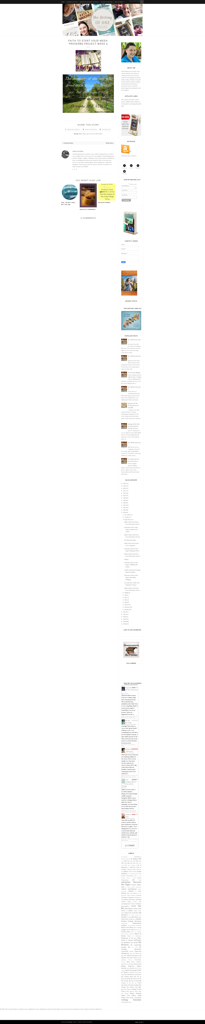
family (130, 911)
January (127, 609)
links (128, 932)
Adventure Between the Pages (89, 1)
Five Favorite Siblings (134, 372)
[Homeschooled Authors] (131, 657)
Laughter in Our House (128, 929)
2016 (124, 507)
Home (63, 1)
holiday (138, 919)
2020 (124, 498)
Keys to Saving (137, 927)
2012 (124, 614)
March (126, 604)
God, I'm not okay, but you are (68, 203)
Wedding (133, 989)
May (126, 600)
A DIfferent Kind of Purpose (134, 869)
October (127, 517)
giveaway (134, 917)
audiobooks (138, 887)
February (127, 607)
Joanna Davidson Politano (131, 724)
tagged (135, 970)
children (129, 895)
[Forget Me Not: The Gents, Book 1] (124, 690)
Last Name (124, 195)
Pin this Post (106, 129)
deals (140, 901)
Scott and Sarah (129, 964)
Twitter (131, 168)
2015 (124, 510)
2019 (124, 500)
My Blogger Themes (72, 1022)
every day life (131, 907)
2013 (124, 612)
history (134, 919)
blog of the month (132, 893)
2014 (124, 512)
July (126, 595)
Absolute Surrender (87, 209)
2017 (124, 505)
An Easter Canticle (130, 887)
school (123, 964)
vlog (136, 987)
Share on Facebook (73, 129)
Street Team (138, 968)
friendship (129, 917)
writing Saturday (131, 1000)
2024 (124, 488)
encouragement (126, 904)
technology (131, 972)
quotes (139, 957)
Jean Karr (125, 787)
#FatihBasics (138, 857)
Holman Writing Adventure (131, 921)
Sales (128, 962)
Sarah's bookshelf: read (135, 684)
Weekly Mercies (129, 991)
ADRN (139, 880)
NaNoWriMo (124, 951)
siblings (123, 966)
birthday (123, 893)
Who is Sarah (119, 1)
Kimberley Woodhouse (130, 818)
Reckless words (104, 202)
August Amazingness (129, 889)
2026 (124, 483)
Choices (133, 895)
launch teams (138, 929)
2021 (124, 495)
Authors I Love (134, 891)
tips (136, 983)
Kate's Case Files (127, 927)
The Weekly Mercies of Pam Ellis (131, 981)
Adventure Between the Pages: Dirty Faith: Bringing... (131, 577)
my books (134, 942)
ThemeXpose (89, 1022)
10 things (134, 859)
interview (138, 925)
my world (135, 947)
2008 (124, 624)
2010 (124, 619)
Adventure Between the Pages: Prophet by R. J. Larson (131, 529)
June (126, 597)
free (140, 915)
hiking (130, 919)
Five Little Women (133, 915)
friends (123, 917)
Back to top (139, 1022)
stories (132, 968)
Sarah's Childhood (136, 962)
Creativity (135, 901)
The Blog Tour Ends (130, 540)
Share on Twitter (91, 129)
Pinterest (138, 168)
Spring (128, 968)
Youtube (124, 173)
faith (126, 908)
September (128, 519)
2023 (124, 491)
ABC (133, 880)
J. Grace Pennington (130, 752)
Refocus (130, 959)
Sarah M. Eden (125, 693)
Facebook (124, 168)
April (126, 602)
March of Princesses (134, 936)
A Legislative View (126, 871)
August (126, 592)
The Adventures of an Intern (133, 974)
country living (126, 901)
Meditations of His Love (129, 938)
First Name (124, 190)
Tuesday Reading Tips (134, 985)
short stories (137, 964)
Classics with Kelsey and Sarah (132, 899)
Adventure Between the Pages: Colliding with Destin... (131, 565)
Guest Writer (125, 919)
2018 (124, 503)
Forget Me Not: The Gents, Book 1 (131, 690)
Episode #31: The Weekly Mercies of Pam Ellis (133, 405)
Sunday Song (129, 970)
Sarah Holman (77, 151)
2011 (124, 616)
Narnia (131, 951)
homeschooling (131, 925)
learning (123, 932)
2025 (124, 486)
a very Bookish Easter (132, 873)
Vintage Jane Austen (127, 987)
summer (123, 970)
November (128, 515)
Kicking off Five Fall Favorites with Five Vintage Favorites (133, 426)
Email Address (129, 185)
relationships (137, 959)
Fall (126, 910)
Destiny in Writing (107, 1)
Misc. (139, 938)
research (123, 962)
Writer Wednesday (135, 997)
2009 (124, 621)
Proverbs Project (97, 134)
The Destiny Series (127, 976)
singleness (131, 966)
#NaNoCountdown (125, 859)
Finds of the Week (130, 913)
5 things (133, 865)
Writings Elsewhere (126, 1002)
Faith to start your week (85, 134)
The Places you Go (136, 978)
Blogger (139, 1)
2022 (124, 493)
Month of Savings (127, 940)
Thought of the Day (127, 983)
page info (132, 953)
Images (126, 559)
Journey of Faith (72, 1)
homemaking (124, 923)
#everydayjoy (124, 856)
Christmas (138, 895)
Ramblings (123, 959)
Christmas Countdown (127, 897)
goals (139, 917)
